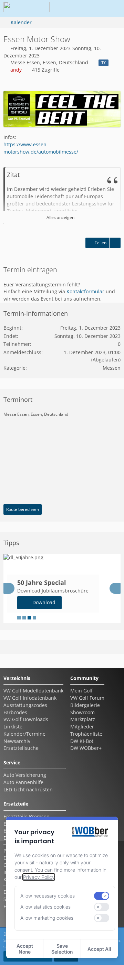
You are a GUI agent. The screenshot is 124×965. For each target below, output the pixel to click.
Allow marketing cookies (46, 918)
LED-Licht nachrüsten (28, 789)
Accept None (25, 949)
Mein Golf (81, 690)
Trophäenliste (86, 733)
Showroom (82, 712)
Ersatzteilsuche (21, 748)
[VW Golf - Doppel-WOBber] (26, 9)
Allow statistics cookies (45, 907)
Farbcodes (15, 712)
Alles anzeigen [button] (60, 217)
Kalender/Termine (24, 733)
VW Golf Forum (87, 698)
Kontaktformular (85, 291)
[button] (74, 9)
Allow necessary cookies (47, 896)
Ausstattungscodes (25, 705)
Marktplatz (82, 719)
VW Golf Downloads (25, 719)
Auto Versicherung (24, 775)
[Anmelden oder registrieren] (91, 9)
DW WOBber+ (86, 748)
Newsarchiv (16, 741)
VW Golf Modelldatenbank (33, 690)
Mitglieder (82, 726)
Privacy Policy (38, 877)
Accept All (99, 949)
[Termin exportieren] (115, 243)
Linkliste (12, 726)
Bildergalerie (85, 705)
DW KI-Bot (81, 741)
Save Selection (62, 949)
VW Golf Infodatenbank (29, 698)
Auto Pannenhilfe (23, 782)
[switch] (101, 896)
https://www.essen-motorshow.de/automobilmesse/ (40, 148)
